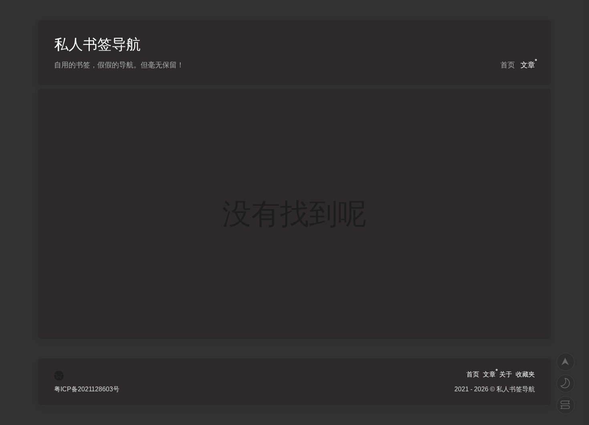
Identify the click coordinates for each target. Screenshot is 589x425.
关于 (505, 374)
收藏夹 (525, 374)
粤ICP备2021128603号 (86, 389)
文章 (527, 65)
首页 (507, 65)
